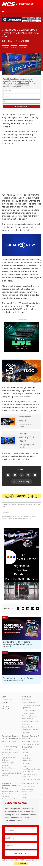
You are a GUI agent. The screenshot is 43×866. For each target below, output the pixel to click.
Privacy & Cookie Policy (30, 721)
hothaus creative (22, 505)
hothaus (13, 505)
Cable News (26, 763)
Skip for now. (21, 863)
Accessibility (26, 724)
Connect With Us (30, 783)
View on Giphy (37, 382)
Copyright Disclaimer (29, 710)
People (24, 750)
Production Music (7, 749)
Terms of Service (27, 719)
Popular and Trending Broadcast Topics (11, 785)
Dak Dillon (8, 41)
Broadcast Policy (27, 747)
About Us (26, 697)
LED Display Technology (10, 747)
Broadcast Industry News (30, 744)
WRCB (19, 114)
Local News (23, 47)
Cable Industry (27, 761)
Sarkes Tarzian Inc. (34, 505)
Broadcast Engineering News (31, 779)
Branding (5, 47)
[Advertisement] (21, 168)
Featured (11, 516)
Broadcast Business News (30, 741)
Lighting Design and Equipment (8, 759)
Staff (4, 697)
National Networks (28, 758)
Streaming (25, 755)
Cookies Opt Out (27, 727)
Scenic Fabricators (8, 755)
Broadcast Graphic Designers (8, 764)
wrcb (3, 507)
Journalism (25, 752)
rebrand (20, 306)
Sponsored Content (28, 713)
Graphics (14, 47)
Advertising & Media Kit (30, 702)
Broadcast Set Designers (10, 752)
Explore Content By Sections (31, 737)
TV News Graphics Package (22, 518)
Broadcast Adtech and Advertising (29, 775)
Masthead (25, 700)
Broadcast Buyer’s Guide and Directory (11, 737)
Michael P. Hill (6, 700)
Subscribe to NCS (28, 786)
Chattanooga (6, 505)
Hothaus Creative (22, 396)
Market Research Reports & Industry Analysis (31, 770)
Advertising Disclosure (29, 716)
